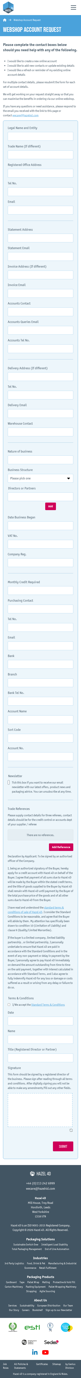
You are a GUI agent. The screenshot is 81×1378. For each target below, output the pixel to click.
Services (12, 1305)
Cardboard (11, 1282)
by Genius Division (70, 1366)
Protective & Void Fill (64, 1282)
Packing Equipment (36, 1286)
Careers (25, 1310)
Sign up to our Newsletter (59, 1310)
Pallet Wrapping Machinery (62, 1286)
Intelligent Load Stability (54, 1244)
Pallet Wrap (33, 1282)
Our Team (68, 1305)
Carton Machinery (14, 1286)
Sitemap (56, 1364)
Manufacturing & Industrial (62, 1263)
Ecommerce (30, 1267)
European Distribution (48, 1305)
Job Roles (5, 1366)
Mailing (46, 1282)
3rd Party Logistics (14, 1263)
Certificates (42, 1364)
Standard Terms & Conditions (48, 1004)
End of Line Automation (57, 1249)
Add (50, 506)
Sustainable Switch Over (25, 1244)
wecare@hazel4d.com (25, 115)
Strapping (31, 1291)
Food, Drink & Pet (36, 1263)
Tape (22, 1282)
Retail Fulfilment (48, 1267)
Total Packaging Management (27, 1249)
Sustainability (27, 1305)
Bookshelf (37, 1310)
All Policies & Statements (21, 1366)
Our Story (14, 1310)
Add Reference (61, 847)
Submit (63, 1146)
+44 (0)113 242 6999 (40, 1183)
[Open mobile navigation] (73, 7)
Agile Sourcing (47, 1291)
